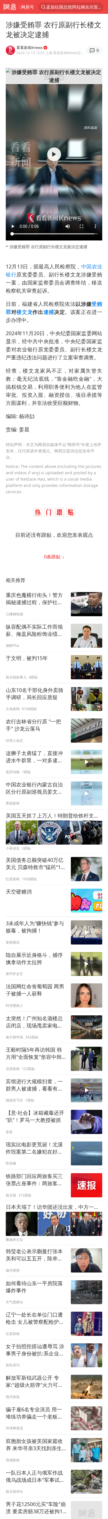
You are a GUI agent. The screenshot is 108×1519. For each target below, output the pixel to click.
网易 (9, 7)
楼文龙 (24, 311)
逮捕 (48, 311)
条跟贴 (53, 556)
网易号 (27, 7)
